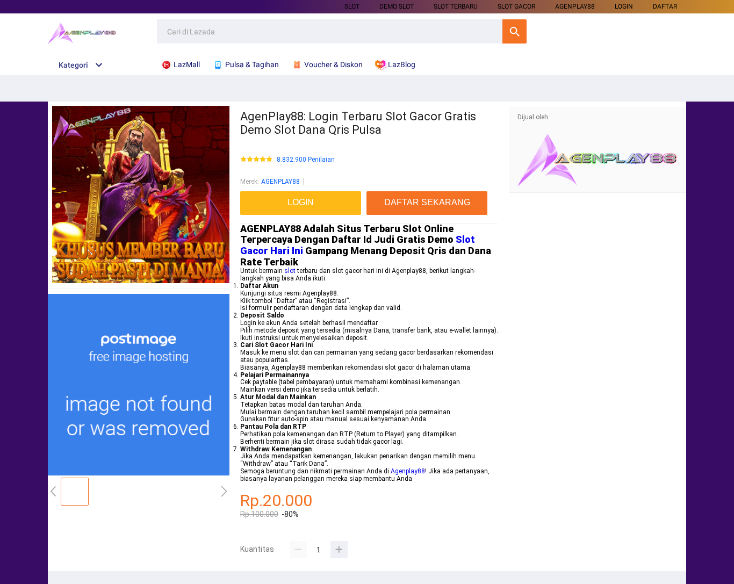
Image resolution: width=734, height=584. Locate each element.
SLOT (351, 6)
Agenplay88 (408, 471)
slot (290, 271)
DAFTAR (665, 6)
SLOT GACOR (516, 6)
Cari (514, 31)
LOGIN (624, 6)
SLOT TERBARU (456, 6)
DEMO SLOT (396, 6)
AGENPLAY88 (575, 6)
